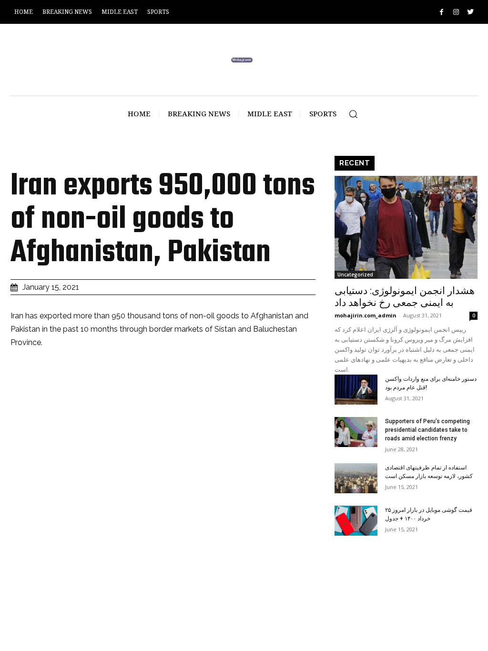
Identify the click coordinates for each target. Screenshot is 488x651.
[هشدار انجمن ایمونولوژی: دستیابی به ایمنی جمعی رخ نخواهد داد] (406, 227)
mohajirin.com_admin (365, 315)
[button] (353, 114)
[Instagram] (455, 12)
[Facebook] (441, 12)
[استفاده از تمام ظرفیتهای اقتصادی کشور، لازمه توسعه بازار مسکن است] (356, 478)
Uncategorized (355, 274)
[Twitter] (470, 12)
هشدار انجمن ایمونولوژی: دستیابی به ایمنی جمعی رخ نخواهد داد (405, 296)
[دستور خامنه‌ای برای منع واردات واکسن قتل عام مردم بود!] (356, 390)
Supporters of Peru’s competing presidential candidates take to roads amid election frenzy (427, 430)
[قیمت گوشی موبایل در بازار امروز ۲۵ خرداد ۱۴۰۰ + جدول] (356, 521)
